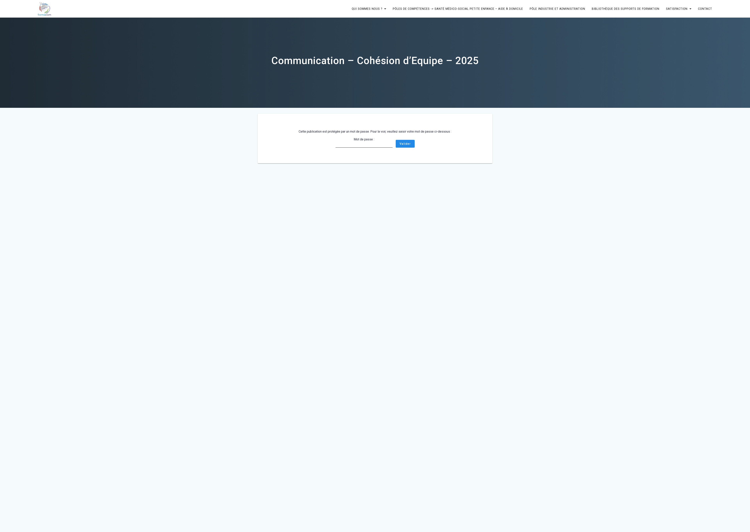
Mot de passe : (364, 139)
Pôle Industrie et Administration (557, 8)
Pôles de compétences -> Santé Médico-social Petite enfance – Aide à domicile (458, 8)
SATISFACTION (677, 8)
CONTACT (705, 8)
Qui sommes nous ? (367, 8)
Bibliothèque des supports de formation (625, 8)
